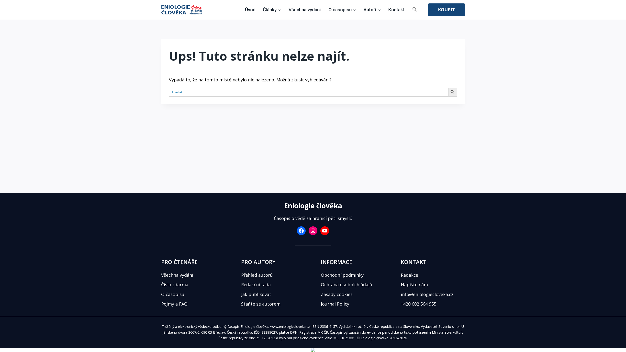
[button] (415, 9)
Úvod (250, 9)
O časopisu (172, 294)
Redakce (409, 275)
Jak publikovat (256, 294)
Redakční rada (256, 284)
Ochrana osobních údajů (346, 284)
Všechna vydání (305, 9)
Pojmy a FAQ (174, 304)
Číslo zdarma (174, 284)
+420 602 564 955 (418, 304)
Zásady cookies (337, 294)
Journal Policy (335, 304)
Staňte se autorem (260, 304)
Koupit (446, 9)
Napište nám (414, 284)
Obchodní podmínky (342, 275)
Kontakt (396, 9)
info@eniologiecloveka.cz (427, 294)
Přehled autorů (257, 275)
